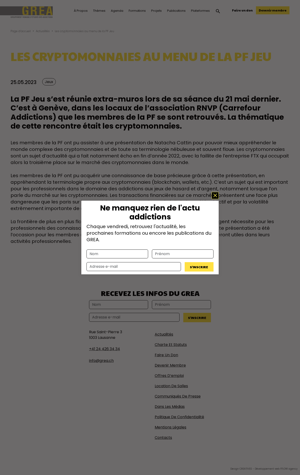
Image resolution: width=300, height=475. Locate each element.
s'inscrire (199, 266)
